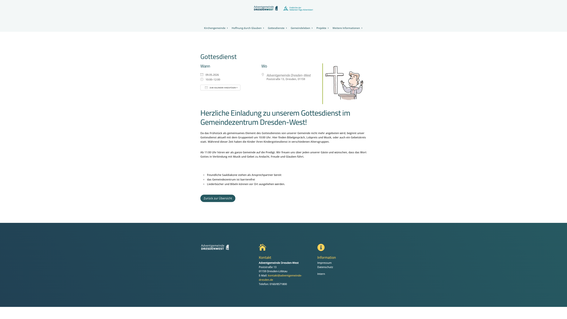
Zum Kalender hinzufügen (222, 88)
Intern (321, 274)
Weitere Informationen (346, 28)
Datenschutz (325, 267)
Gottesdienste (276, 28)
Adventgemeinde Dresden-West (289, 75)
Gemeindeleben (300, 28)
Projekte (321, 28)
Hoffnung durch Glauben (247, 28)
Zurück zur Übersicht (218, 198)
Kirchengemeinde (214, 28)
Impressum (324, 263)
